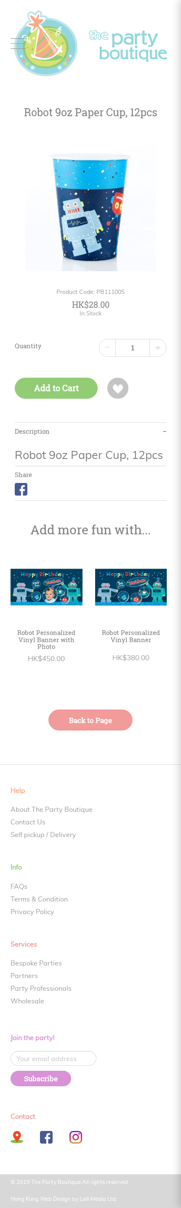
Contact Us (28, 822)
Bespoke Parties (36, 963)
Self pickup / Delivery (43, 835)
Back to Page (90, 720)
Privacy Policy (32, 912)
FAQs (19, 886)
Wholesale (27, 1001)
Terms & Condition (39, 899)
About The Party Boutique (52, 809)
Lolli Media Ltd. (98, 1199)
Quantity (28, 346)
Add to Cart (56, 388)
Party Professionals (41, 988)
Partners (24, 976)
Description (32, 431)
